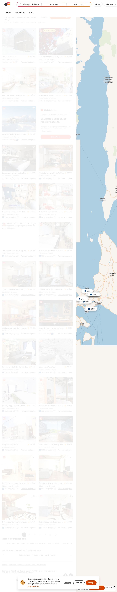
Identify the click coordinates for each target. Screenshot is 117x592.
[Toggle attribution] (114, 587)
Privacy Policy (33, 586)
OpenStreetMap (83, 589)
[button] (8, 12)
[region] (96, 300)
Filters (97, 4)
